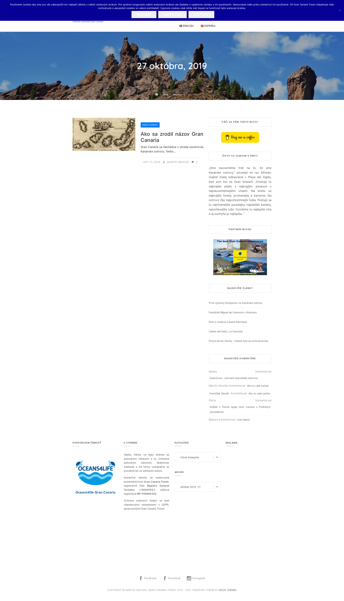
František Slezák (219, 393)
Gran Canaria (150, 125)
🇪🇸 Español (208, 25)
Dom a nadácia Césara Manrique (228, 321)
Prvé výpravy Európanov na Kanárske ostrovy (235, 302)
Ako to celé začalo (258, 385)
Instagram (199, 578)
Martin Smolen (177, 162)
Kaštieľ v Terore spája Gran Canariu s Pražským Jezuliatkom (240, 409)
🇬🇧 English (186, 25)
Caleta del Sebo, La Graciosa (226, 331)
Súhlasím (144, 14)
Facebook (150, 578)
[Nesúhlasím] (339, 10)
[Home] (157, 94)
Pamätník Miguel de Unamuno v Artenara (233, 312)
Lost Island (243, 419)
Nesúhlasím (172, 14)
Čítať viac (201, 14)
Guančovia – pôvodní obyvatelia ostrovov (234, 378)
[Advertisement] (249, 506)
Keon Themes (228, 589)
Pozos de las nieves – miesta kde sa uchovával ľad (238, 340)
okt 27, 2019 (151, 162)
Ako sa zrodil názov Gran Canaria (172, 137)
